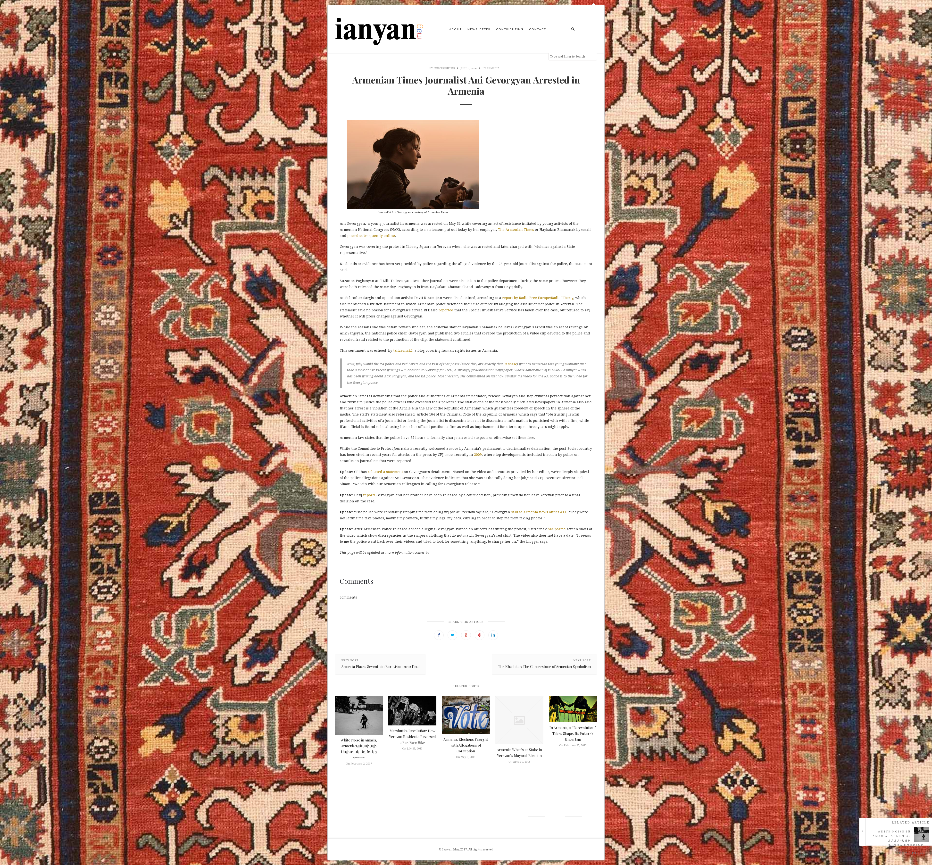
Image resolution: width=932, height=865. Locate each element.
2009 (478, 455)
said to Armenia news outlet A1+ (538, 512)
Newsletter (479, 29)
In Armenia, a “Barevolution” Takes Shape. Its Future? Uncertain (572, 733)
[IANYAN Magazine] (379, 29)
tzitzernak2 (403, 350)
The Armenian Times (516, 230)
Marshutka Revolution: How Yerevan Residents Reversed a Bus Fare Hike (412, 736)
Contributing (510, 29)
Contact (537, 29)
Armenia (492, 68)
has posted (557, 529)
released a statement (385, 472)
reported (446, 310)
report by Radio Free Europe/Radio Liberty (537, 298)
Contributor (444, 68)
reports (369, 495)
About (455, 29)
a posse (511, 364)
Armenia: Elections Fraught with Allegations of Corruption (465, 745)
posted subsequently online (371, 236)
